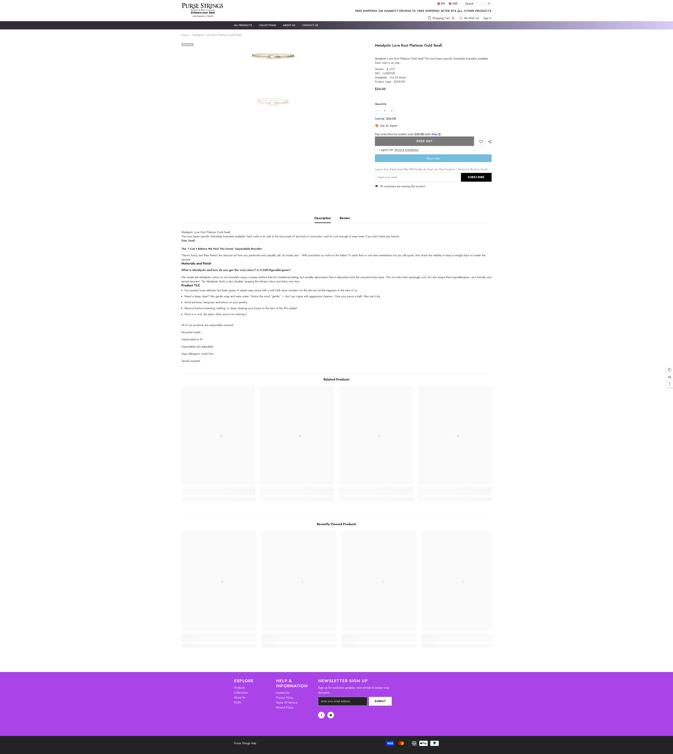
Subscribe (476, 177)
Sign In (488, 18)
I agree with (386, 150)
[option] (273, 56)
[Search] (478, 3)
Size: (188, 241)
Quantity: (381, 104)
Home (185, 35)
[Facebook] (321, 715)
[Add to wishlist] (481, 141)
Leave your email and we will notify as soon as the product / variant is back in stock (431, 169)
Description (322, 218)
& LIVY (391, 69)
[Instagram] (330, 715)
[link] (218, 493)
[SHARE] (488, 142)
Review (345, 218)
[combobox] (475, 3)
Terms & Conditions (406, 149)
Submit (380, 701)
